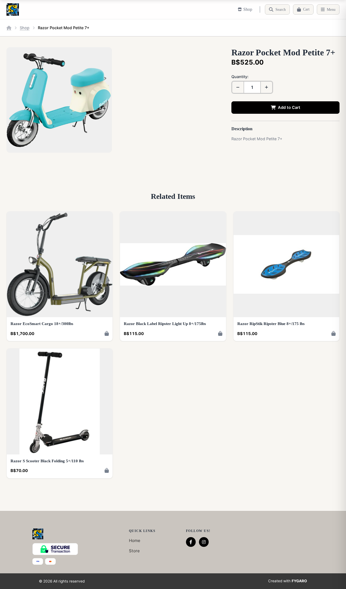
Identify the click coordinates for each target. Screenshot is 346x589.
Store (134, 550)
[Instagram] (204, 542)
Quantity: (239, 76)
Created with (287, 581)
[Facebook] (191, 542)
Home (134, 540)
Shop (24, 27)
